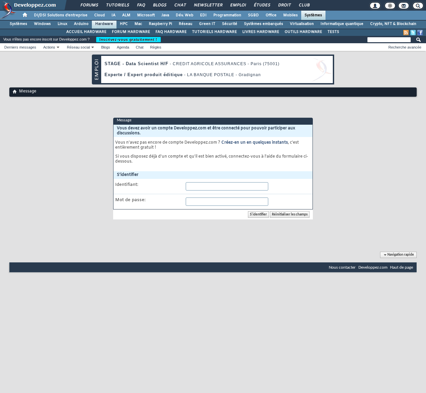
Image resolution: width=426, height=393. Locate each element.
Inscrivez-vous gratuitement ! (128, 40)
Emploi (237, 5)
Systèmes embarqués (263, 24)
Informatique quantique (341, 24)
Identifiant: (126, 185)
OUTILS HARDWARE (303, 32)
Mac (138, 24)
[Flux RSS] (406, 32)
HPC (124, 24)
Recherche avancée (404, 47)
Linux (62, 24)
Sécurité (229, 24)
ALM (126, 15)
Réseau (185, 24)
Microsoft (146, 15)
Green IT (207, 24)
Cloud (99, 15)
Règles (155, 47)
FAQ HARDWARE (171, 32)
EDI (203, 15)
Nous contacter (342, 267)
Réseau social (78, 47)
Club (304, 5)
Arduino (81, 24)
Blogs (159, 5)
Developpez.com (372, 267)
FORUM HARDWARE (131, 32)
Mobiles (290, 15)
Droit (284, 5)
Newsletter (208, 5)
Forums (89, 5)
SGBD (253, 15)
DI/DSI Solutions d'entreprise (61, 15)
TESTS (333, 32)
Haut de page (401, 267)
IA (113, 15)
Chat (179, 5)
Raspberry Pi (160, 24)
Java (165, 15)
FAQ (140, 5)
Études (262, 5)
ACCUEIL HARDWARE (86, 32)
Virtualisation (302, 24)
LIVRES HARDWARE (260, 32)
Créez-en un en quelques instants (254, 142)
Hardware (104, 24)
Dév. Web (184, 15)
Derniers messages (20, 47)
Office (271, 15)
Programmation (227, 15)
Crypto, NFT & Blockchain (393, 24)
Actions (49, 47)
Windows (42, 24)
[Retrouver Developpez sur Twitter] (413, 32)
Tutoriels (117, 5)
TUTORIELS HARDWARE (214, 32)
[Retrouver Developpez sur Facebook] (420, 32)
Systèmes (313, 15)
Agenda (123, 47)
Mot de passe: (130, 200)
